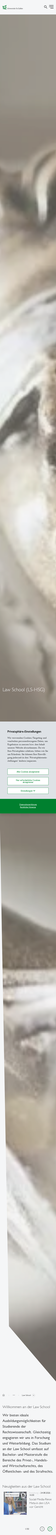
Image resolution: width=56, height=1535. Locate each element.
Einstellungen (27, 791)
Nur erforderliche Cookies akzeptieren (28, 781)
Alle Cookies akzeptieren (28, 771)
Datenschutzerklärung (28, 804)
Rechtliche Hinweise (28, 807)
